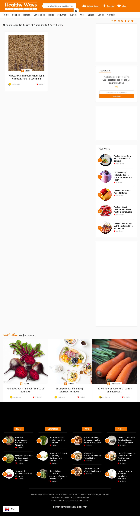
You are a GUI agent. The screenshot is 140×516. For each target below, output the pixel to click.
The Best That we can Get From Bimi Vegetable (57, 440)
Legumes (61, 15)
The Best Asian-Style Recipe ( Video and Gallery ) (122, 158)
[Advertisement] (119, 41)
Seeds (101, 15)
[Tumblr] (125, 21)
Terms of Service (68, 507)
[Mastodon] (129, 21)
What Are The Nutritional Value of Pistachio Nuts (92, 455)
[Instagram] (118, 21)
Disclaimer (82, 507)
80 (117, 196)
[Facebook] (112, 21)
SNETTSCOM (83, 500)
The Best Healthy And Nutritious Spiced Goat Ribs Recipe (123, 226)
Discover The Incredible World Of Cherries (23, 473)
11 (117, 231)
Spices (91, 15)
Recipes (16, 15)
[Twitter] (115, 21)
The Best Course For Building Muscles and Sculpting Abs (126, 440)
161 (117, 215)
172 (117, 164)
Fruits (51, 15)
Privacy (56, 507)
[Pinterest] (122, 21)
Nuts (82, 15)
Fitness (26, 15)
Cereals (111, 15)
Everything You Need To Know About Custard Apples (24, 458)
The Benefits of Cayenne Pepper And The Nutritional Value (123, 209)
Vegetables (39, 15)
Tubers (73, 15)
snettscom (16, 84)
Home (6, 15)
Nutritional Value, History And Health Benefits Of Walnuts (92, 440)
